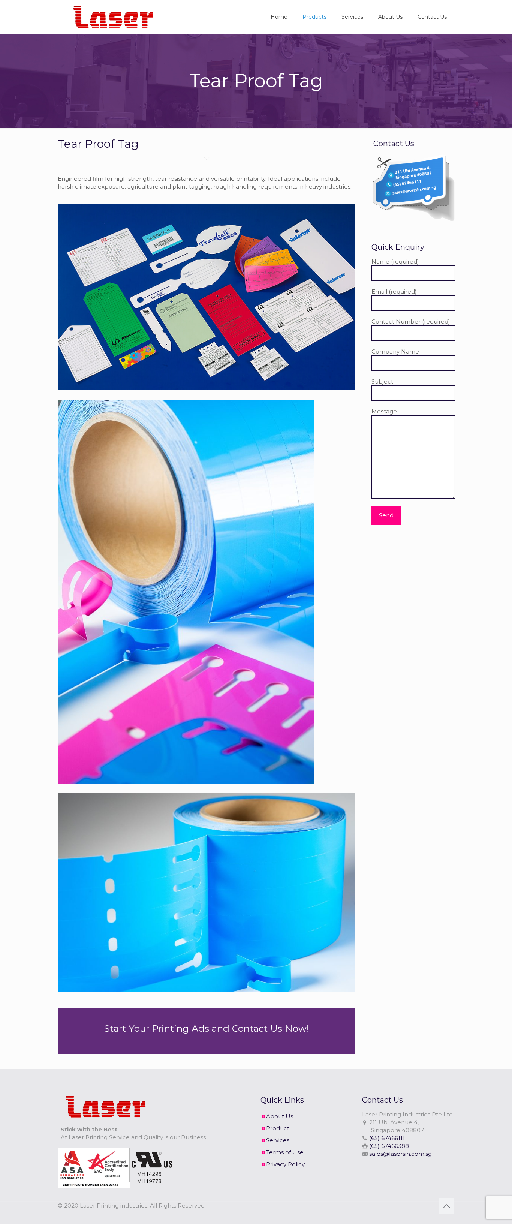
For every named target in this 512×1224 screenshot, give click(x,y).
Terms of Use (285, 1152)
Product (277, 1128)
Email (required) (394, 291)
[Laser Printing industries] (111, 17)
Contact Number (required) (410, 321)
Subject (382, 381)
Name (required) (395, 261)
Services (277, 1140)
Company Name (395, 351)
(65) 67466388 (389, 1145)
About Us (279, 1116)
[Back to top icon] (446, 1206)
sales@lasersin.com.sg (400, 1153)
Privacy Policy (285, 1164)
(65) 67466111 (387, 1138)
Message (384, 411)
